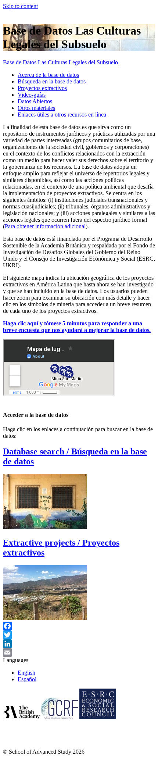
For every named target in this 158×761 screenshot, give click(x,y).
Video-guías (32, 95)
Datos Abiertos (35, 101)
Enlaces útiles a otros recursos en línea (62, 114)
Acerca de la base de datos (48, 75)
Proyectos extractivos (42, 88)
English (26, 672)
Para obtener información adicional (45, 226)
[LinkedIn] (79, 643)
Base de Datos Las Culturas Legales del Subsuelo (60, 62)
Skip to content (20, 6)
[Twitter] (79, 634)
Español (27, 679)
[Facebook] (79, 626)
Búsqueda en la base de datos (52, 81)
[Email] (79, 652)
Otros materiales (36, 108)
